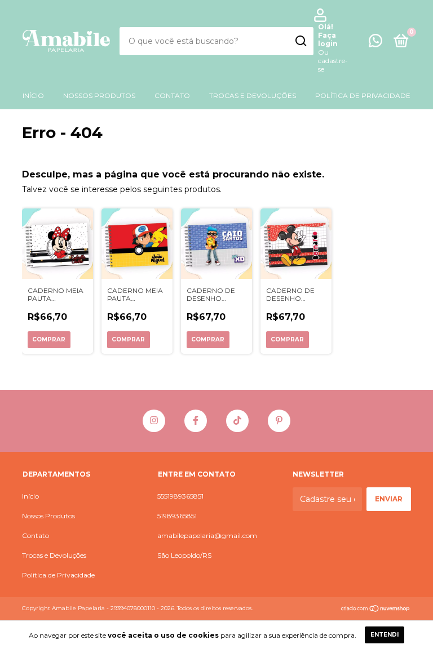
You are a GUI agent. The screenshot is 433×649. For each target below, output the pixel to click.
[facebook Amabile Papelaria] (195, 421)
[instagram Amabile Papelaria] (154, 421)
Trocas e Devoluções (252, 95)
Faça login (328, 39)
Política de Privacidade (362, 95)
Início (33, 95)
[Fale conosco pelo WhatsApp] (375, 43)
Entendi (384, 634)
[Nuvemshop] (376, 609)
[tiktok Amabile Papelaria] (237, 421)
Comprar (48, 339)
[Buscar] (300, 41)
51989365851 (177, 516)
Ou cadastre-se (333, 60)
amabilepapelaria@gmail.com (207, 535)
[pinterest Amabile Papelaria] (279, 421)
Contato (172, 95)
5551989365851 (180, 496)
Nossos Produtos (99, 95)
